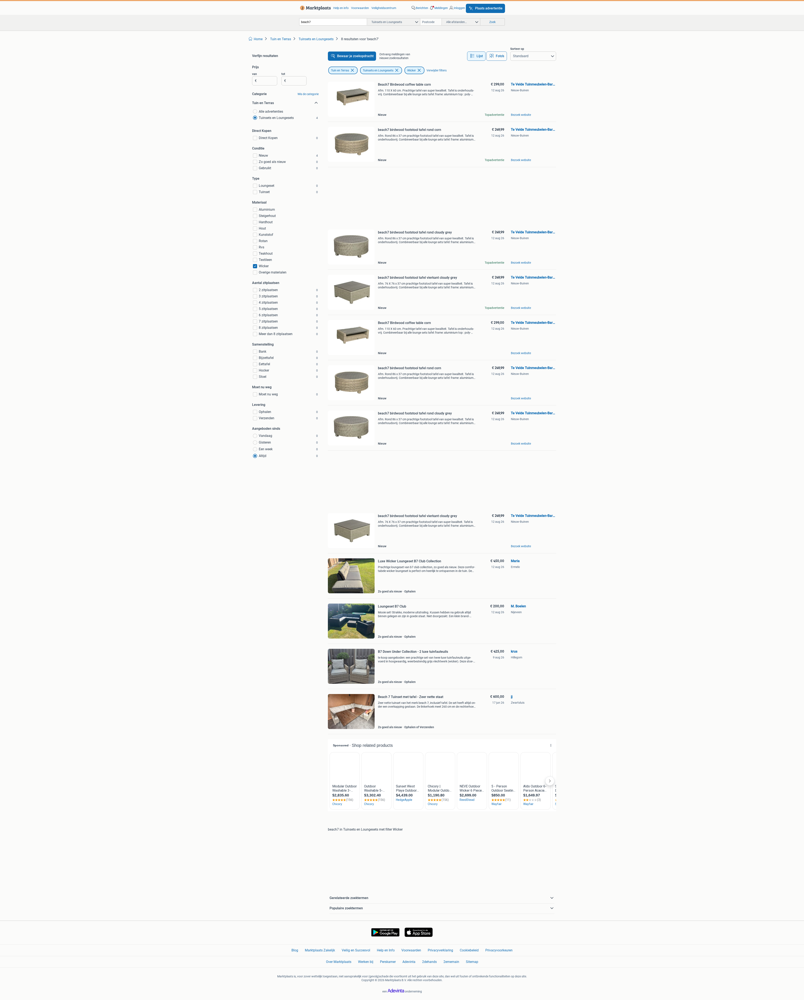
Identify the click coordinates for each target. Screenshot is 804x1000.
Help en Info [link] (386, 950)
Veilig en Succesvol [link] (356, 950)
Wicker (411, 70)
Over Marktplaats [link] (338, 962)
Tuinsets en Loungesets (378, 70)
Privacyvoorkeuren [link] (499, 950)
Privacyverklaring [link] (440, 950)
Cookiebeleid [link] (469, 950)
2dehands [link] (429, 962)
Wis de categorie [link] (308, 94)
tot (283, 74)
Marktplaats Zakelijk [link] (320, 950)
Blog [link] (294, 950)
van (254, 74)
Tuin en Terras (340, 70)
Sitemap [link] (472, 962)
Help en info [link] (341, 8)
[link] (314, 8)
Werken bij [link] (365, 962)
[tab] (476, 56)
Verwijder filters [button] (436, 70)
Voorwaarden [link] (360, 8)
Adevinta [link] (408, 962)
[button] (438, 8)
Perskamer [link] (388, 962)
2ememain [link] (451, 962)
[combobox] (333, 22)
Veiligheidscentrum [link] (383, 8)
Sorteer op (517, 48)
